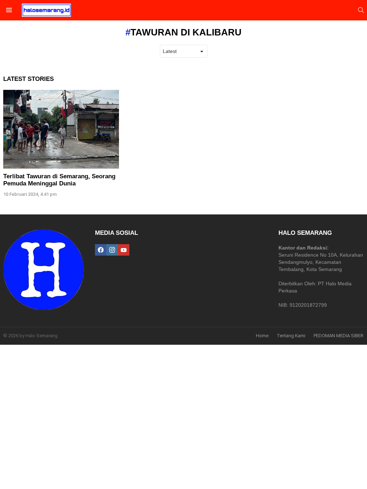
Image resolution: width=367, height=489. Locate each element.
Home (262, 335)
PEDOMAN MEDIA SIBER (338, 335)
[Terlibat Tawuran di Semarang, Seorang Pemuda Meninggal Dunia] (61, 129)
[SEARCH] (361, 10)
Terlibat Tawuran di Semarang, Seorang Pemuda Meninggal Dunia (59, 180)
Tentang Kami (291, 335)
